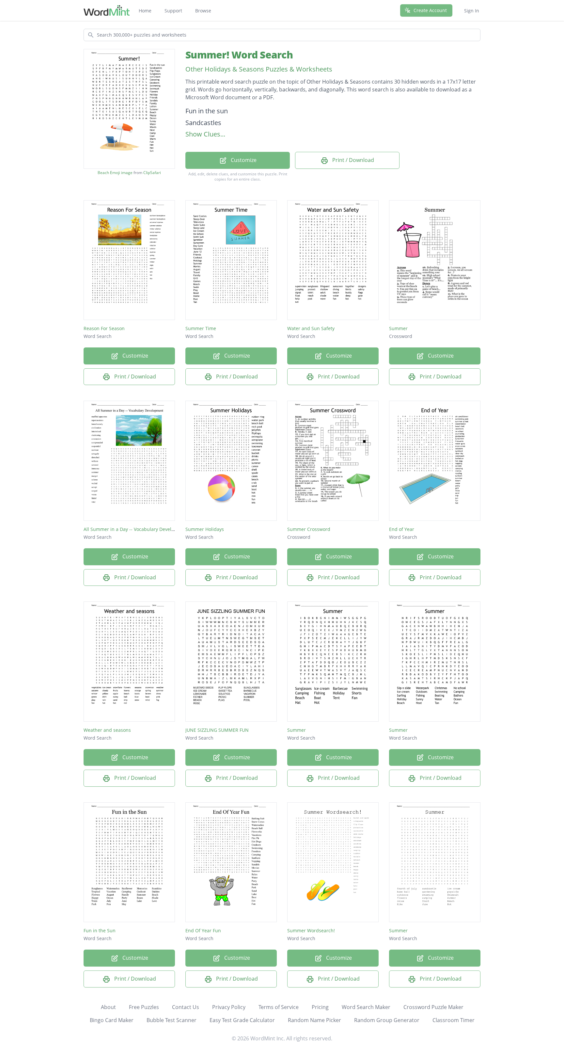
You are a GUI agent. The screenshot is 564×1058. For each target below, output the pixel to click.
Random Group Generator (386, 1020)
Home (145, 11)
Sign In (471, 11)
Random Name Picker (314, 1020)
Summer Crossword (308, 529)
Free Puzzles (144, 1007)
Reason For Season (104, 328)
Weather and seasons (107, 730)
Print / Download (352, 160)
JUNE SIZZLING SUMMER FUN (217, 730)
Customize (243, 160)
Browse (203, 11)
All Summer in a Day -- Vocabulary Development (136, 529)
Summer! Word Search (239, 54)
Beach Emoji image (115, 172)
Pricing (320, 1007)
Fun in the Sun (100, 930)
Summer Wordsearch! (311, 930)
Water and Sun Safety (311, 328)
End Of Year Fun (203, 930)
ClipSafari (152, 172)
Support (173, 11)
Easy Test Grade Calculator (242, 1020)
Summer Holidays (204, 529)
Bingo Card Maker (111, 1020)
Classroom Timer (453, 1020)
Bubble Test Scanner (171, 1020)
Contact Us (185, 1007)
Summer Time (200, 328)
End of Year (401, 529)
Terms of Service (278, 1007)
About (108, 1007)
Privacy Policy (228, 1007)
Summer (398, 328)
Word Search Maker (366, 1007)
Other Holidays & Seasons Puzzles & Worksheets (258, 69)
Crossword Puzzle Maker (433, 1007)
